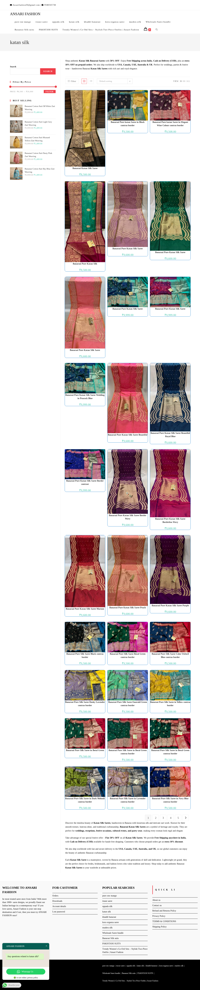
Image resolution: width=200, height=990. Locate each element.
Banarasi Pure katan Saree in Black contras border (128, 124)
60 (184, 81)
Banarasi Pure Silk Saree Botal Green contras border (127, 655)
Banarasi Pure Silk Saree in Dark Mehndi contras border (85, 800)
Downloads (57, 901)
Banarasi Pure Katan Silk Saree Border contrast (85, 482)
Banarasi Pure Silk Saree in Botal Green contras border (128, 752)
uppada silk (107, 906)
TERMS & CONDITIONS (164, 921)
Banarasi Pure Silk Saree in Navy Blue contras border (170, 800)
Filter (50, 92)
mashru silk (107, 927)
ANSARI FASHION (25, 14)
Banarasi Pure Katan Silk (85, 264)
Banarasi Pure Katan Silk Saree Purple (170, 605)
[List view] (91, 81)
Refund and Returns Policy (164, 911)
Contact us (157, 905)
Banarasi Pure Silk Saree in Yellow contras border (170, 704)
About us (156, 900)
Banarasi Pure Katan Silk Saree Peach (127, 607)
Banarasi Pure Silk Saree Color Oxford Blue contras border (170, 655)
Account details (59, 906)
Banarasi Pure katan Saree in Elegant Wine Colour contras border (170, 124)
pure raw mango (109, 896)
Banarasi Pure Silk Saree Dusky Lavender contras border (85, 704)
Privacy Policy (158, 916)
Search (13, 66)
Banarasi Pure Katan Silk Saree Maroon (85, 609)
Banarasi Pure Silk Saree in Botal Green (85, 750)
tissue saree (107, 901)
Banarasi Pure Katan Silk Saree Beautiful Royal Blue (170, 435)
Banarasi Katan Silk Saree (85, 168)
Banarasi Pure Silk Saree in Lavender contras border (127, 800)
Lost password (58, 911)
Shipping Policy (159, 927)
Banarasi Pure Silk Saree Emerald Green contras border (127, 704)
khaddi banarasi (109, 917)
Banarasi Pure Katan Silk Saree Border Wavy (127, 517)
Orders (55, 896)
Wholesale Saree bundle (112, 933)
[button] (95, 94)
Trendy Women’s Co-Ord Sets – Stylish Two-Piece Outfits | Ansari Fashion (130, 981)
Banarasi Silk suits (110, 938)
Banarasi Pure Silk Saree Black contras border (84, 655)
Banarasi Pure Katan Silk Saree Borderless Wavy (170, 520)
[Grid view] (84, 81)
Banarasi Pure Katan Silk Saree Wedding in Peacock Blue (85, 397)
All (188, 81)
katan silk (106, 911)
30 (181, 81)
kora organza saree (110, 922)
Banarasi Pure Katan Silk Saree (127, 248)
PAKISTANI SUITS (111, 943)
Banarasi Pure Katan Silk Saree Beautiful (127, 435)
